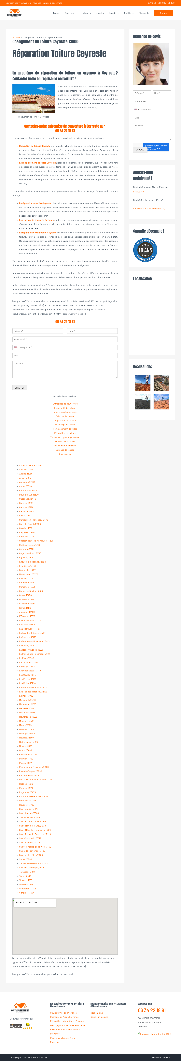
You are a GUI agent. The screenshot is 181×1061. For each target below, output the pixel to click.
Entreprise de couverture (65, 403)
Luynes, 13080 (26, 695)
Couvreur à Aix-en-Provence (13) (149, 208)
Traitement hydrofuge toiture (65, 437)
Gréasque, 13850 (27, 603)
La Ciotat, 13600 (27, 624)
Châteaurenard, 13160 (29, 544)
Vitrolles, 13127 (26, 892)
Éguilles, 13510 (26, 557)
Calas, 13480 (25, 515)
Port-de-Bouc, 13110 (29, 775)
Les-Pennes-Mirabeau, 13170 (33, 691)
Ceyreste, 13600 (27, 532)
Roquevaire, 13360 (28, 800)
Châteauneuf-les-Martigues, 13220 (36, 540)
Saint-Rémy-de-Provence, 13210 (35, 834)
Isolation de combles (65, 441)
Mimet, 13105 (25, 725)
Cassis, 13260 (25, 528)
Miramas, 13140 (26, 729)
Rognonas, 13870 (27, 792)
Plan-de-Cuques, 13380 (30, 771)
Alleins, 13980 (26, 473)
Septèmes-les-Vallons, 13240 (33, 863)
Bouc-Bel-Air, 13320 (29, 494)
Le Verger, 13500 (27, 666)
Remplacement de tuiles (65, 428)
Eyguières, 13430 (27, 566)
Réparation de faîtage (30, 145)
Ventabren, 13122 (27, 888)
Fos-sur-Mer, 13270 (28, 574)
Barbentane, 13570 (28, 490)
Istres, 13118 (25, 607)
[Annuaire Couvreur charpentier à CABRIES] (154, 1033)
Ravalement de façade (65, 445)
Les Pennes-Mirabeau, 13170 (33, 687)
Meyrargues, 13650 (28, 716)
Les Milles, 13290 (27, 683)
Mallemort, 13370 (27, 700)
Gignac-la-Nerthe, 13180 (31, 591)
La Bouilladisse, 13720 (30, 620)
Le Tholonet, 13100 (28, 662)
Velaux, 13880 (25, 880)
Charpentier (65, 453)
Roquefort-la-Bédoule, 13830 (33, 796)
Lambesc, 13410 (27, 645)
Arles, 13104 (25, 477)
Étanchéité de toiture (65, 407)
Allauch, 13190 (26, 469)
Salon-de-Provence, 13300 (32, 850)
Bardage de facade (65, 449)
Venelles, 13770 (26, 884)
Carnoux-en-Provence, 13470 (33, 519)
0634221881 (139, 191)
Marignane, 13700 (27, 704)
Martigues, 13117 (27, 712)
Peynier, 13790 (26, 758)
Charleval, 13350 (27, 536)
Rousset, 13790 (26, 804)
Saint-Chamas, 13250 (29, 817)
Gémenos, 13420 (27, 586)
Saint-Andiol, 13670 (28, 808)
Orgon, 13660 (25, 750)
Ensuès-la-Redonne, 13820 (32, 561)
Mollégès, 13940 (27, 733)
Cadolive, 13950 (26, 511)
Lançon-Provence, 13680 (31, 649)
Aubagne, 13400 (27, 482)
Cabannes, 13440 (27, 498)
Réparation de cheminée (65, 412)
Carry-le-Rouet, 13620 (30, 524)
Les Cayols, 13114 (27, 674)
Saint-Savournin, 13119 (30, 838)
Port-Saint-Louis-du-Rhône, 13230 (36, 779)
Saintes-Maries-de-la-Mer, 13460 (35, 846)
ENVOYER (19, 387)
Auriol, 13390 (25, 486)
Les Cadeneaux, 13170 (30, 670)
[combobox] (16, 347)
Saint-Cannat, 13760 (29, 813)
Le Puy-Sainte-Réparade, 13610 (34, 653)
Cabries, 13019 (26, 503)
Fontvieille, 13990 (27, 570)
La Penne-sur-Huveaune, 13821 (34, 641)
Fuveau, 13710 (26, 578)
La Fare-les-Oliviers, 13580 (32, 633)
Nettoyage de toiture (65, 424)
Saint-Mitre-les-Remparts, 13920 (35, 829)
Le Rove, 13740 (26, 658)
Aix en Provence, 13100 (30, 465)
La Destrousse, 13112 (29, 628)
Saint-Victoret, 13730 (29, 842)
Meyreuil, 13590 (26, 721)
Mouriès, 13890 (26, 737)
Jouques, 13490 (27, 611)
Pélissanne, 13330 (28, 754)
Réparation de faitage (65, 433)
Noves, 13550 (25, 746)
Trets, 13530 (25, 876)
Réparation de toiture (65, 420)
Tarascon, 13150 (27, 871)
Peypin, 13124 (25, 762)
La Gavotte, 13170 (27, 637)
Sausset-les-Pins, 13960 (31, 855)
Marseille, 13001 (27, 708)
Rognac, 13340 (26, 783)
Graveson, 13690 (27, 599)
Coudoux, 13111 (26, 549)
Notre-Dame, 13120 (28, 741)
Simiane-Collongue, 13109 (31, 867)
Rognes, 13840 (26, 788)
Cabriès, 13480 (26, 507)
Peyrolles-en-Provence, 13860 (34, 767)
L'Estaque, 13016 (27, 616)
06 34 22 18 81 (65, 130)
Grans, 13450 (25, 595)
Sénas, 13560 (25, 859)
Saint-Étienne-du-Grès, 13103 (33, 821)
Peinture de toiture (65, 416)
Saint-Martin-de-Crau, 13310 (33, 825)
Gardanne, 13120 (27, 582)
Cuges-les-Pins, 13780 (30, 553)
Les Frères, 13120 (27, 679)
